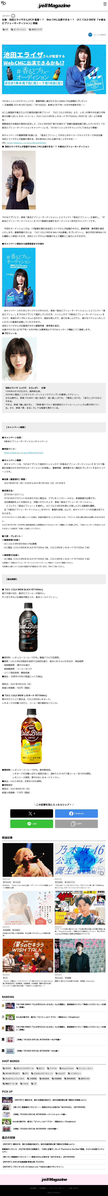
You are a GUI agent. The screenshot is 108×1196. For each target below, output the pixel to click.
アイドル (53, 1068)
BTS (26, 1073)
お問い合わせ (73, 1188)
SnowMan (60, 978)
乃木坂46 (60, 882)
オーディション (20, 29)
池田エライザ (37, 29)
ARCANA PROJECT (12, 1073)
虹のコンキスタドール (25, 1068)
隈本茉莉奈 (71, 1078)
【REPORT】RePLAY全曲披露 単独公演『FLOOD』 (23, 1162)
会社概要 (33, 1188)
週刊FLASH (85, 1078)
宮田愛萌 (7, 930)
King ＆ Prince (67, 1068)
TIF (35, 1083)
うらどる (17, 882)
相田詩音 (45, 1078)
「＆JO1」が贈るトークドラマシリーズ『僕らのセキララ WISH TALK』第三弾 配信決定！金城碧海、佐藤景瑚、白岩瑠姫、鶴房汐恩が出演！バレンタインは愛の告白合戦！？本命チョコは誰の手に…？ (28, 983)
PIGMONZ (8, 882)
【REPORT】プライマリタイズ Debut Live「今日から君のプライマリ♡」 (33, 1167)
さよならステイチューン (43, 1073)
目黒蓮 (69, 978)
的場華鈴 (58, 1078)
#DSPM (8, 1068)
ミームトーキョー (86, 1068)
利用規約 (43, 1188)
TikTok (25, 1083)
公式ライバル (71, 882)
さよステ (61, 1073)
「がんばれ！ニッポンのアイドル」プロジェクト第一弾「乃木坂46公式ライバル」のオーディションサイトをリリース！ (79, 886)
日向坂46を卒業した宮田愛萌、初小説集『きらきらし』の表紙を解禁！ (26, 934)
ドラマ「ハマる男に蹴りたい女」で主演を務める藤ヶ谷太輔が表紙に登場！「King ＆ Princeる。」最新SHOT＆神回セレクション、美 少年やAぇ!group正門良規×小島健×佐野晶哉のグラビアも (80, 931)
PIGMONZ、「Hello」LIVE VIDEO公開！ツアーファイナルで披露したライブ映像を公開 (27, 886)
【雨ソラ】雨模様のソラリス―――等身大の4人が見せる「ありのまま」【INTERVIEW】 (39, 1157)
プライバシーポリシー (57, 1188)
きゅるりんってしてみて (14, 1078)
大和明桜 (33, 1078)
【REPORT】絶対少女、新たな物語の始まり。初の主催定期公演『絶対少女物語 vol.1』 (38, 1144)
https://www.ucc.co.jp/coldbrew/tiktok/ (26, 142)
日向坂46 (17, 930)
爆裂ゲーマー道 (11, 1083)
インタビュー (76, 1073)
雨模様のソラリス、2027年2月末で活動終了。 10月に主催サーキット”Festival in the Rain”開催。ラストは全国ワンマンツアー (53, 1150)
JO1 (6, 978)
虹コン (41, 1068)
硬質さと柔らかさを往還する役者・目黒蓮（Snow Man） (75, 981)
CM (6, 29)
